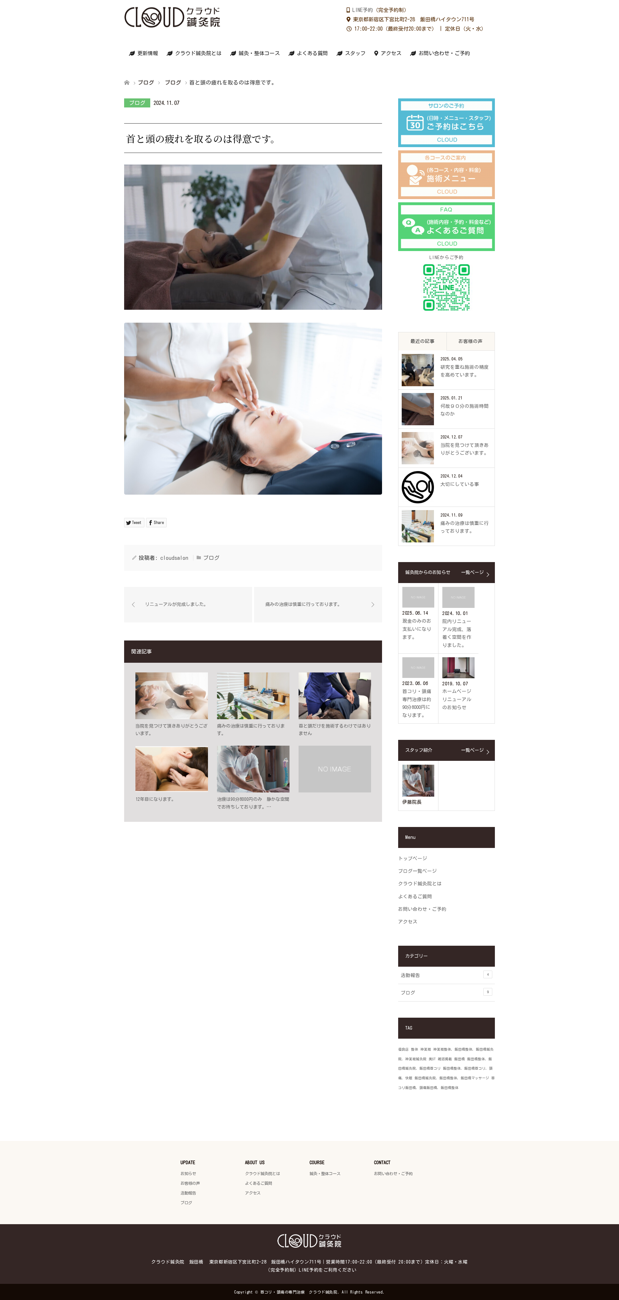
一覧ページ (472, 572)
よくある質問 (311, 53)
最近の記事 (422, 341)
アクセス (389, 53)
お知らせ (188, 1173)
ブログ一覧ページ (417, 871)
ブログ (137, 103)
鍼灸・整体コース (258, 53)
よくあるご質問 (415, 896)
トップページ (412, 858)
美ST (432, 1059)
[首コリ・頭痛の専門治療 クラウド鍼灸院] (221, 16)
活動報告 (445, 975)
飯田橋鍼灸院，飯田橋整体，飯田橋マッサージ (452, 1078)
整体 (414, 1049)
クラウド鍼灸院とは (196, 53)
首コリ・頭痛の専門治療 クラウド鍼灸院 (298, 1292)
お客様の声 (470, 341)
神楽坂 (425, 1049)
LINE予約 (362, 10)
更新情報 (146, 53)
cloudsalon (174, 557)
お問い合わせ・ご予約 (443, 53)
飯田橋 (459, 1059)
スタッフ (354, 53)
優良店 (403, 1049)
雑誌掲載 (445, 1059)
